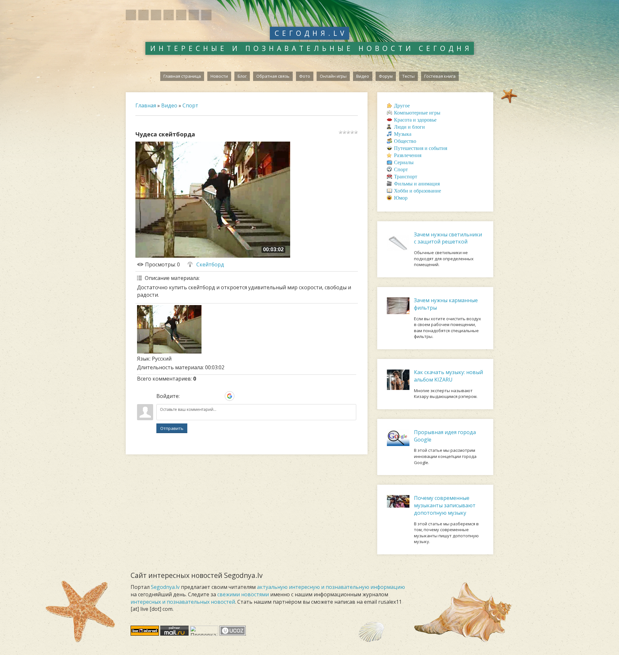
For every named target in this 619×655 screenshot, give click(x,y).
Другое (402, 105)
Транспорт (405, 176)
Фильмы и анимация (417, 183)
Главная (145, 105)
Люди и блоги (409, 127)
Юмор (401, 198)
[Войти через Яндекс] (218, 396)
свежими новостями (243, 594)
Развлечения (407, 155)
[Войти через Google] (229, 396)
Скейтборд (210, 264)
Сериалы (404, 162)
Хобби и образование (417, 191)
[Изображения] (169, 329)
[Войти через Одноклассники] (240, 396)
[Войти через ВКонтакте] (196, 396)
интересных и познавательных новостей (183, 601)
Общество (405, 141)
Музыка (402, 134)
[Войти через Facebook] (207, 396)
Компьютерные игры (417, 112)
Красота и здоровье (415, 120)
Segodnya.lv (165, 586)
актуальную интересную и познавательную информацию (331, 586)
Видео (169, 105)
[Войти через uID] (186, 396)
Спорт (190, 105)
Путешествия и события (420, 148)
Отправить (171, 428)
